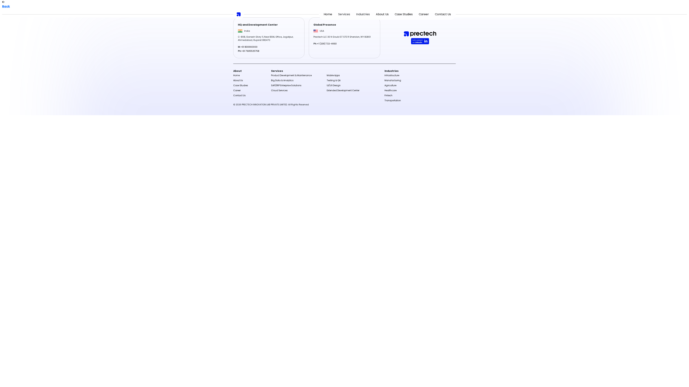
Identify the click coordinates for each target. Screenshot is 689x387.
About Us (382, 14)
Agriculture (390, 85)
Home (328, 14)
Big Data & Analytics (282, 80)
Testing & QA (334, 80)
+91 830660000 (248, 46)
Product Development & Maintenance (291, 75)
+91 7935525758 (250, 50)
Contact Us (443, 14)
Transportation (393, 100)
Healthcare (391, 90)
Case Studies (404, 14)
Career (424, 14)
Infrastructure (392, 75)
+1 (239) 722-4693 (327, 43)
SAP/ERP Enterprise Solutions (286, 85)
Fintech (388, 95)
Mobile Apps (333, 75)
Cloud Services (279, 90)
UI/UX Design (334, 85)
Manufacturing (393, 80)
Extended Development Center (343, 90)
